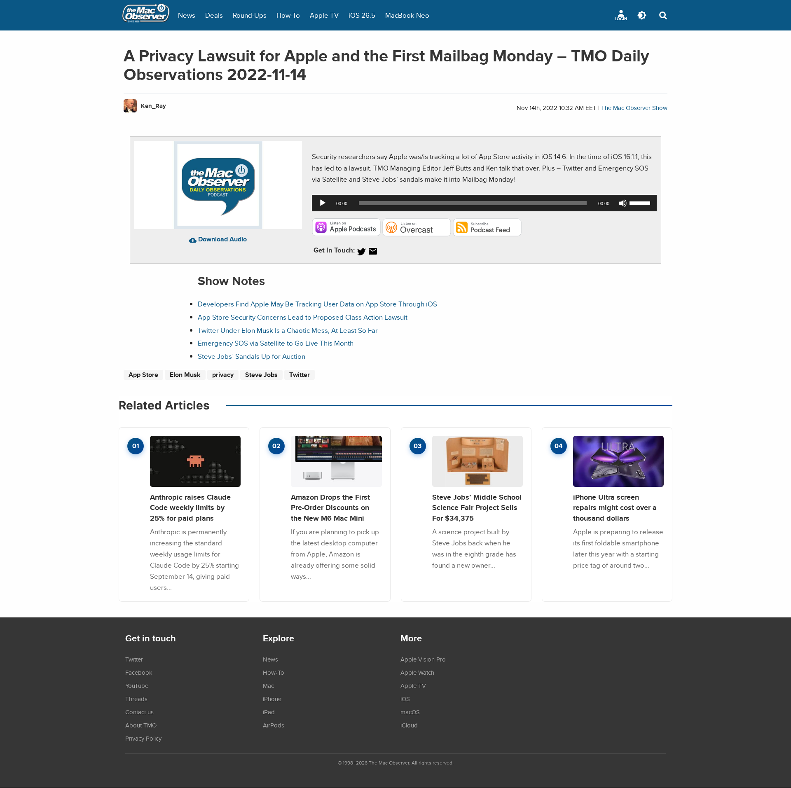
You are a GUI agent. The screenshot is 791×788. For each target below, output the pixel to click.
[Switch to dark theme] (641, 15)
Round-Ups (250, 15)
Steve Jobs (261, 374)
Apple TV (324, 15)
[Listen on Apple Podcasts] (346, 234)
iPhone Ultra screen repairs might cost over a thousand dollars (615, 507)
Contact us (139, 711)
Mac (268, 685)
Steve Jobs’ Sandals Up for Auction (251, 356)
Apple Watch (417, 672)
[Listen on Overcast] (416, 234)
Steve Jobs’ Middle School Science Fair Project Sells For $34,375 (477, 507)
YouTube (136, 685)
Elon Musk (185, 374)
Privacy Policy (143, 738)
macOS (410, 711)
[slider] (641, 202)
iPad (269, 711)
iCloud (409, 725)
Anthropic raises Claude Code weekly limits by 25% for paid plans (190, 507)
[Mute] (623, 203)
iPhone (272, 698)
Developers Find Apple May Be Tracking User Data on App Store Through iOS (317, 304)
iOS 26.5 (362, 15)
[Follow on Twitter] (361, 251)
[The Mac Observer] (146, 15)
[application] (484, 203)
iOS (405, 698)
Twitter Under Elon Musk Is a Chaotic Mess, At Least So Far (288, 330)
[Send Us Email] (373, 251)
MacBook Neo (407, 15)
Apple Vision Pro (423, 659)
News (186, 15)
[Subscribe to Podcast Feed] (487, 234)
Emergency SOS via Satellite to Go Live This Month (275, 343)
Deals (214, 15)
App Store (143, 374)
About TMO (141, 725)
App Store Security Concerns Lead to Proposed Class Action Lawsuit (302, 317)
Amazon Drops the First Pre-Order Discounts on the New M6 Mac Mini (330, 507)
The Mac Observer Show (634, 107)
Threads (136, 698)
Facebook (138, 672)
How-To (288, 15)
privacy (223, 374)
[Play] (322, 203)
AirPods (273, 725)
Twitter (299, 374)
